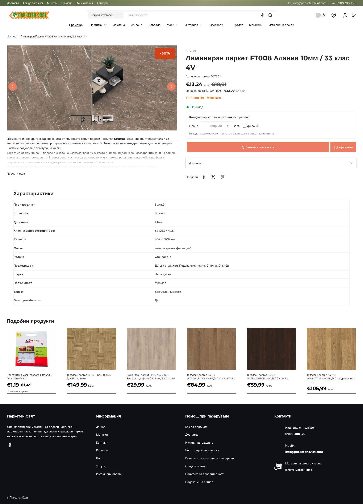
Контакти (102, 3)
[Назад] (12, 86)
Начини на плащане (199, 442)
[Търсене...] (270, 15)
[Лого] (29, 15)
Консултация (84, 3)
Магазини (102, 434)
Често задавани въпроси (202, 450)
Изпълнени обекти (109, 474)
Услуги (100, 466)
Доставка (13, 3)
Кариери (102, 450)
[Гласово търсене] (262, 15)
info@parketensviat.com (304, 452)
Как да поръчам (33, 3)
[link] (204, 177)
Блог (99, 458)
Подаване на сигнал (199, 482)
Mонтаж (52, 3)
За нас (100, 427)
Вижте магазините (298, 470)
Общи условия (195, 466)
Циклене (66, 3)
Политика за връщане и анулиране (209, 458)
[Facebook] (10, 444)
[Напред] (171, 86)
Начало (11, 36)
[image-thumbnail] (76, 120)
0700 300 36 (295, 434)
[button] (106, 15)
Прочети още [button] (16, 174)
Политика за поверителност (204, 474)
